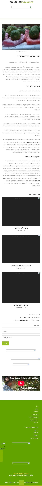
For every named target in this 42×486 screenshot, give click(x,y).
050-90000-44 (25, 317)
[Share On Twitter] (1, 454)
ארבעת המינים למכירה (21, 305)
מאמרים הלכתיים (13, 62)
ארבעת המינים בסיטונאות (33, 142)
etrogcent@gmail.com (22, 320)
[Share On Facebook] (1, 451)
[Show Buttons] (2, 446)
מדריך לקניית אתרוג (21, 228)
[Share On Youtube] (1, 460)
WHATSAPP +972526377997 (23, 475)
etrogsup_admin (34, 62)
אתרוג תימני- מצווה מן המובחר (21, 266)
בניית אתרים (29, 482)
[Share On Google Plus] (1, 457)
